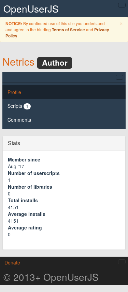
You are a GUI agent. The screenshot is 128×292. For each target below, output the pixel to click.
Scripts (18, 105)
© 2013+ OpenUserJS (51, 277)
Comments (19, 119)
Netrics (18, 61)
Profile (14, 92)
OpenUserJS (31, 8)
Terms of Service (68, 30)
